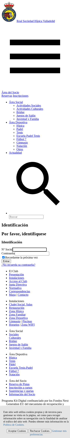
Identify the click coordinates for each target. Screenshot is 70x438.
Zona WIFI (28, 324)
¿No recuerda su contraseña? (18, 264)
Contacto (23, 294)
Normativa (15, 288)
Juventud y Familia (27, 119)
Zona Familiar (17, 314)
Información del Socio (22, 394)
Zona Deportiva (18, 318)
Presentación (16, 274)
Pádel (12, 364)
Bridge (20, 112)
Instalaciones (16, 277)
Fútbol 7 (21, 139)
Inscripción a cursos (20, 387)
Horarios (14, 324)
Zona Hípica (16, 311)
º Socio (6, 249)
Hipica (20, 125)
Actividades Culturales (29, 108)
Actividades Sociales (28, 105)
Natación (21, 145)
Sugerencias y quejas (21, 391)
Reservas (6, 95)
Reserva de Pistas (19, 384)
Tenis (19, 132)
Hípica (13, 357)
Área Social (16, 102)
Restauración (16, 307)
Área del (10, 92)
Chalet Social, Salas (20, 304)
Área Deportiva (18, 122)
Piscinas (27, 321)
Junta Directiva (18, 284)
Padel (19, 129)
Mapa (12, 294)
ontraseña (8, 253)
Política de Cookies (13, 424)
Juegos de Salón (25, 115)
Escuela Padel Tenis (28, 135)
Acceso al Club (18, 281)
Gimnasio (22, 142)
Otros (19, 149)
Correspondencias (19, 291)
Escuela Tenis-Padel (21, 367)
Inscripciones (20, 95)
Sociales (14, 334)
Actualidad (15, 152)
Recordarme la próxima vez (21, 257)
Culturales (15, 337)
